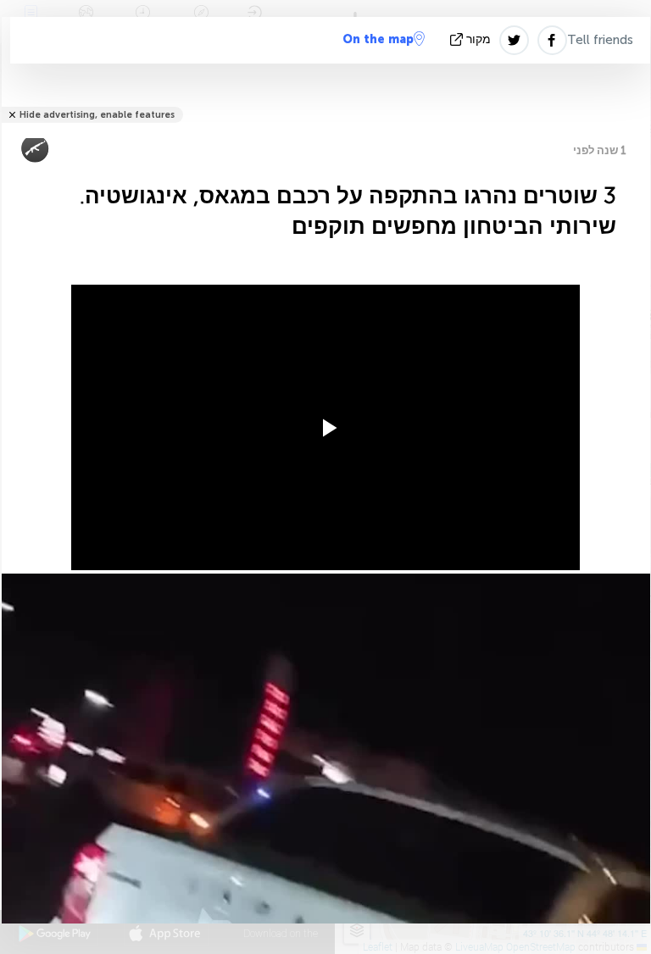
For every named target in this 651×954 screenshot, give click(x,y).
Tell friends (600, 39)
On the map (378, 39)
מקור (478, 39)
